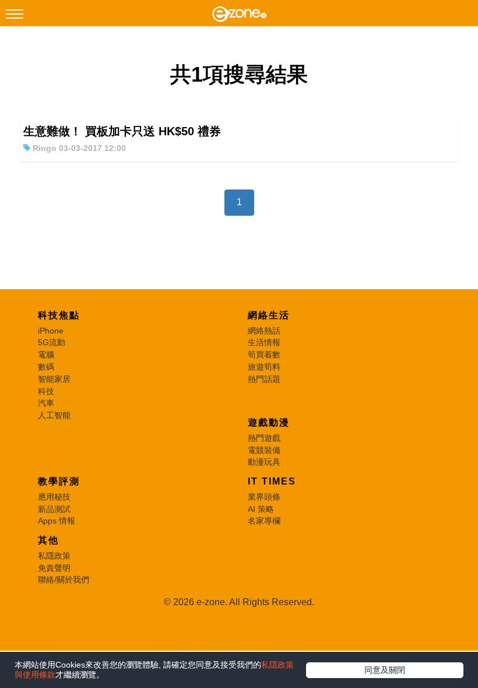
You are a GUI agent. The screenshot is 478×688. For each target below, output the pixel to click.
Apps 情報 (56, 520)
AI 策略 (261, 509)
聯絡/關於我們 (63, 579)
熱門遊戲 (264, 438)
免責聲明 (54, 568)
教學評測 (59, 481)
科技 (46, 391)
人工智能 (54, 415)
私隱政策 (54, 555)
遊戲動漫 (269, 422)
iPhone (51, 330)
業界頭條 (264, 496)
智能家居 (54, 379)
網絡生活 (269, 315)
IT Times (272, 481)
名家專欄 (264, 520)
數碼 (46, 366)
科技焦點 (59, 315)
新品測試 (54, 509)
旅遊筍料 (264, 366)
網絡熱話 (264, 330)
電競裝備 (264, 450)
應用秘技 (54, 496)
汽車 (46, 403)
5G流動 (51, 342)
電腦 (46, 354)
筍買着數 (264, 354)
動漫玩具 (264, 461)
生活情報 (264, 342)
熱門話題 (264, 379)
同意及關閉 (384, 670)
